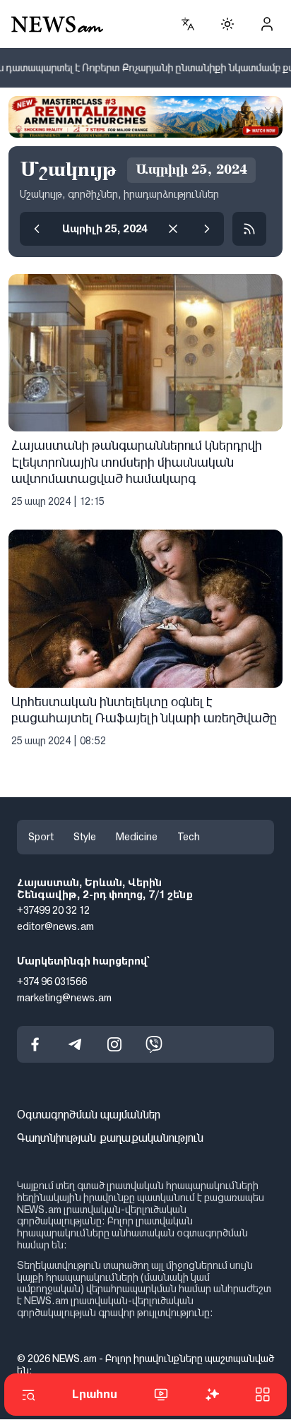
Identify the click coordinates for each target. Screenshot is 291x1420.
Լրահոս (94, 1394)
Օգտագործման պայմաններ (88, 1115)
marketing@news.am (64, 997)
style (84, 836)
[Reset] (173, 229)
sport (41, 836)
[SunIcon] (227, 24)
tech (188, 836)
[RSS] (249, 229)
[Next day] (207, 229)
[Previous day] (37, 229)
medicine (137, 836)
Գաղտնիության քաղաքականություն (110, 1138)
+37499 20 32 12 (53, 911)
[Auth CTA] (267, 24)
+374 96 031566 (52, 981)
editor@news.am (55, 927)
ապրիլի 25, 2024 (105, 228)
